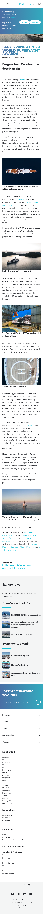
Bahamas (6, 853)
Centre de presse (9, 818)
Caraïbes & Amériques (12, 847)
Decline (24, 22)
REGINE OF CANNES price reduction (26, 610)
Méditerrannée (8, 869)
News (4, 589)
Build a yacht (8, 560)
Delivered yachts (24, 560)
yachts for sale (29, 531)
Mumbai (5, 783)
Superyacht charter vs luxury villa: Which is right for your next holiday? (25, 620)
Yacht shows (14, 589)
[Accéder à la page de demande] (39, 4)
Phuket (5, 776)
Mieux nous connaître (10, 811)
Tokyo (4, 778)
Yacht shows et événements (13, 835)
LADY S (22, 79)
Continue (35, 22)
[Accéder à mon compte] (34, 4)
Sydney (5, 781)
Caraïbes (6, 850)
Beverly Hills (7, 796)
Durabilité (6, 813)
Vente (4, 724)
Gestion (5, 737)
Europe (5, 866)
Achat (5, 717)
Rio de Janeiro (8, 789)
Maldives (5, 861)
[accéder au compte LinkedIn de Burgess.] (24, 890)
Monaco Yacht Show (19, 660)
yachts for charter (10, 534)
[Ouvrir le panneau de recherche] (8, 4)
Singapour (6, 773)
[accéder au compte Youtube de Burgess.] (30, 890)
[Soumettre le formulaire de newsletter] (38, 697)
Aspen (4, 791)
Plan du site (21, 901)
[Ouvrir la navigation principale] (3, 4)
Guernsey (6, 794)
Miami (22, 543)
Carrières (6, 816)
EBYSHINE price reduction (22, 630)
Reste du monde (9, 858)
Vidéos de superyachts (29, 589)
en (24, 880)
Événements (19, 563)
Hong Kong (6, 765)
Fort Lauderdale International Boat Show (26, 670)
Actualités (6, 563)
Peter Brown (27, 422)
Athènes (5, 771)
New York (14, 543)
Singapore (31, 543)
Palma (4, 768)
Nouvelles (6, 833)
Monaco (6, 543)
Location (6, 710)
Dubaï (4, 763)
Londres (5, 753)
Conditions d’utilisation (21, 895)
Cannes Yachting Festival (21, 651)
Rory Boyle (19, 198)
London (34, 540)
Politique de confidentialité (21, 898)
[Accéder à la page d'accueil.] (21, 4)
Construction (8, 731)
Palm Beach (7, 799)
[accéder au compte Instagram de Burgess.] (18, 890)
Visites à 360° (7, 592)
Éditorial (5, 830)
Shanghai (6, 786)
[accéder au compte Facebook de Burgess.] (12, 890)
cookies (14, 17)
